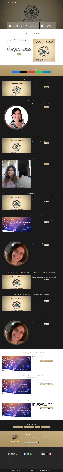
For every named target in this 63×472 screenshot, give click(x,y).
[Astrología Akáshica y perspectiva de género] (16, 145)
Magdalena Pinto (31, 101)
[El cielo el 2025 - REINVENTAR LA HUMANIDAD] (16, 224)
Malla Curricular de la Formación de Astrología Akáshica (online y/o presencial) (31, 294)
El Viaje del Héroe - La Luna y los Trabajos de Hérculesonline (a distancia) (31, 353)
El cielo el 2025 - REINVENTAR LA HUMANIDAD (31, 215)
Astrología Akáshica (11, 2)
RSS (32, 470)
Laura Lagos (31, 237)
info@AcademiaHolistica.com (17, 26)
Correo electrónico (17, 25)
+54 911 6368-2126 (33, 26)
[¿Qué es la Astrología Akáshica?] (16, 88)
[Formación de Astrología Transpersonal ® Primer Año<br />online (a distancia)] (16, 386)
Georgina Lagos (31, 158)
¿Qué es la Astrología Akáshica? (31, 79)
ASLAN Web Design (43, 470)
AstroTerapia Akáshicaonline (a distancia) (31, 399)
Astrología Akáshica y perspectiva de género (31, 136)
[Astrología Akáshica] (16, 202)
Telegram (49, 25)
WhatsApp (33, 25)
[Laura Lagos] (16, 253)
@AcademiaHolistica (49, 26)
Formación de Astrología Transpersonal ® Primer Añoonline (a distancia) (31, 376)
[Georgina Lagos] (16, 174)
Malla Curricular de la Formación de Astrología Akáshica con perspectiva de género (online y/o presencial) (31, 272)
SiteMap (28, 470)
